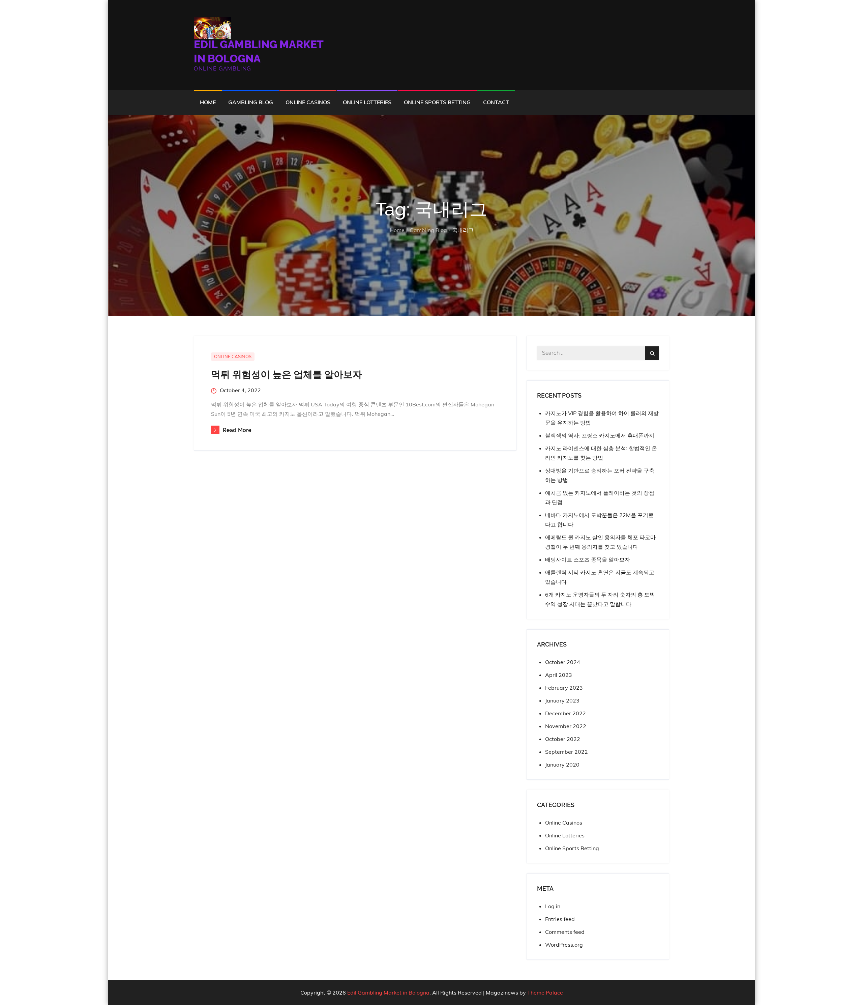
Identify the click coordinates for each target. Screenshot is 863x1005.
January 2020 (562, 764)
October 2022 (562, 739)
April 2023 (558, 674)
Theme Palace (545, 992)
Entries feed (560, 919)
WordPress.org (564, 944)
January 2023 (562, 700)
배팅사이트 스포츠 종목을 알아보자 (587, 559)
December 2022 (565, 713)
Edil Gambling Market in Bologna (388, 992)
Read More (237, 430)
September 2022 (566, 751)
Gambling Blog (250, 102)
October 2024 (562, 662)
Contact (496, 102)
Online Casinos (308, 102)
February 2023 (564, 687)
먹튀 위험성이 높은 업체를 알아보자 (286, 374)
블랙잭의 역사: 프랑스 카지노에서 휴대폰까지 (599, 435)
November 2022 (565, 726)
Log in (552, 906)
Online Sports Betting (437, 102)
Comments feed (565, 931)
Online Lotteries (367, 102)
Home (208, 102)
